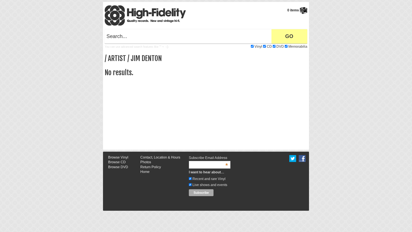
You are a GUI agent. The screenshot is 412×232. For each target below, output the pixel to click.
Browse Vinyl (118, 157)
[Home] (145, 15)
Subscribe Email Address (208, 158)
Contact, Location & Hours (160, 157)
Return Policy (150, 167)
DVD (280, 46)
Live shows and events (209, 185)
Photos (145, 162)
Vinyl (258, 46)
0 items (293, 10)
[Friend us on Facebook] (302, 158)
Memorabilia (297, 46)
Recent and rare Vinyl (209, 179)
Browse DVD (118, 167)
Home (145, 172)
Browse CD (117, 162)
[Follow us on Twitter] (292, 158)
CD (269, 46)
